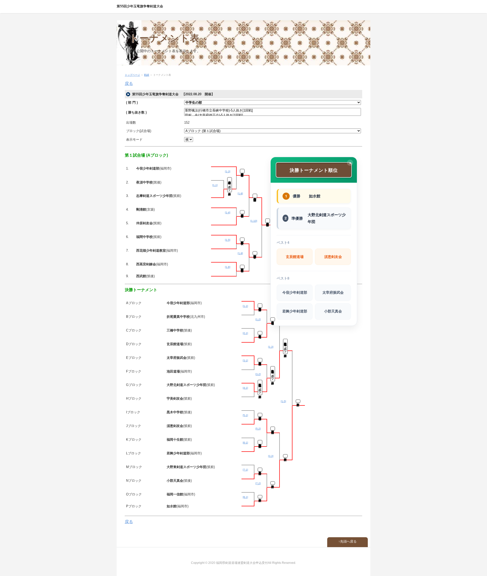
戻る (129, 83)
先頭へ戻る (348, 541)
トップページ (132, 74)
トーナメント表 (164, 38)
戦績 (146, 74)
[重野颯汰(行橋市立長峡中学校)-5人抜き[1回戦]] (272, 110)
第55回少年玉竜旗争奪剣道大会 (140, 6)
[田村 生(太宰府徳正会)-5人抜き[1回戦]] (272, 115)
